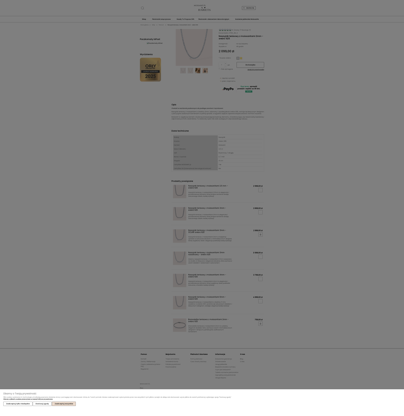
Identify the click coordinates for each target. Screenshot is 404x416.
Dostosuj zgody (42, 404)
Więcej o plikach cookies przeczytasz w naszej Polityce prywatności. (28, 399)
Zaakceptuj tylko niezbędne (18, 404)
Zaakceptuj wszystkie (64, 404)
